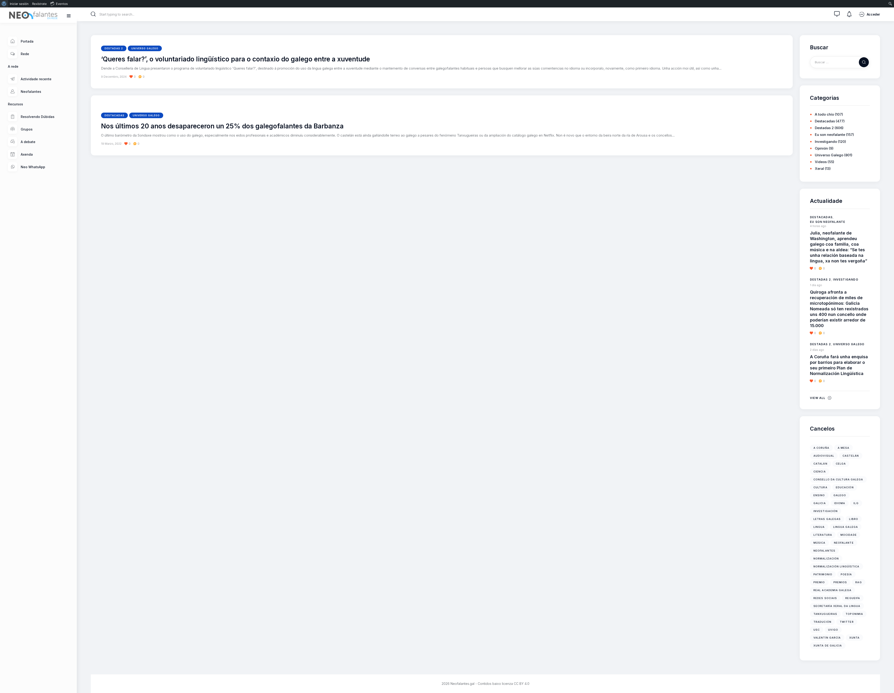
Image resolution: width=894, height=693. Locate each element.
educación (845, 487)
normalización (826, 558)
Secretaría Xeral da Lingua (836, 606)
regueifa (852, 598)
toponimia (854, 614)
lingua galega (845, 527)
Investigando (826, 141)
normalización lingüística (836, 566)
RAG (858, 582)
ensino (819, 495)
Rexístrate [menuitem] (39, 4)
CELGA (841, 463)
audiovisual (823, 455)
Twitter (847, 621)
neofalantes (824, 550)
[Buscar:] (840, 62)
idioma (839, 503)
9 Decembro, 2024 (114, 76)
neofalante (844, 542)
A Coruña (821, 447)
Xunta (854, 637)
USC (816, 629)
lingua (819, 527)
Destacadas (114, 115)
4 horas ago (818, 226)
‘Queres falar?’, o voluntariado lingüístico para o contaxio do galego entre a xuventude (235, 59)
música (819, 542)
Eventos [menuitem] (62, 4)
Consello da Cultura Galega (838, 479)
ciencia (819, 471)
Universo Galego (144, 48)
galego (839, 495)
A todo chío (824, 114)
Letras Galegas (827, 519)
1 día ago (816, 285)
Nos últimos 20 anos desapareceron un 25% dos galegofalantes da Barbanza (222, 126)
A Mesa (844, 447)
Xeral (819, 168)
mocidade (848, 534)
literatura (822, 534)
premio (819, 582)
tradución (822, 621)
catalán (820, 463)
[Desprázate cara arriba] (887, 681)
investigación (825, 511)
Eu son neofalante (830, 134)
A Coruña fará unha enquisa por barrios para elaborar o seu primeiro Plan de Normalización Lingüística (839, 365)
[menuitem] (4, 3)
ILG (855, 503)
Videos (821, 162)
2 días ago (817, 350)
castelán (851, 455)
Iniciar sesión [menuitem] (19, 4)
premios (840, 582)
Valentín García (827, 637)
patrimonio (822, 574)
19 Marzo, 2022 (111, 143)
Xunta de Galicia (827, 645)
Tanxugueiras (825, 614)
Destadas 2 (114, 48)
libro (853, 519)
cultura (820, 487)
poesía (846, 574)
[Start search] (93, 14)
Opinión (821, 148)
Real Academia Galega (832, 590)
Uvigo (833, 629)
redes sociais (825, 598)
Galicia (819, 503)
